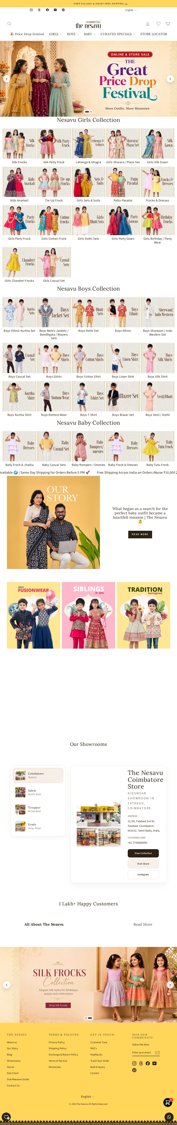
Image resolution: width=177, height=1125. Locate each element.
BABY (88, 34)
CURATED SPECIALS (117, 34)
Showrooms (13, 1061)
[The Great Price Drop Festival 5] (88, 79)
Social (10, 1067)
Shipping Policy (58, 1048)
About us (12, 1042)
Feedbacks (96, 1054)
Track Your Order (99, 1061)
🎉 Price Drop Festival (27, 34)
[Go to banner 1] (87, 111)
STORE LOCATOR (153, 34)
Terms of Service (58, 1061)
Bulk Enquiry (97, 1067)
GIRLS (54, 34)
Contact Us (13, 1085)
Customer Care (98, 1042)
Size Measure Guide (18, 1079)
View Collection (143, 853)
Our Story (12, 1048)
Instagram (143, 874)
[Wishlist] (158, 24)
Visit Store (143, 864)
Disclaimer (55, 1067)
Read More (140, 534)
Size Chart (13, 1073)
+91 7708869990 (137, 843)
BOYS (71, 34)
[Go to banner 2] (91, 111)
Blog (9, 1054)
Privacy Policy (57, 1042)
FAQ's (93, 1048)
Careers (94, 1073)
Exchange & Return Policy (63, 1054)
